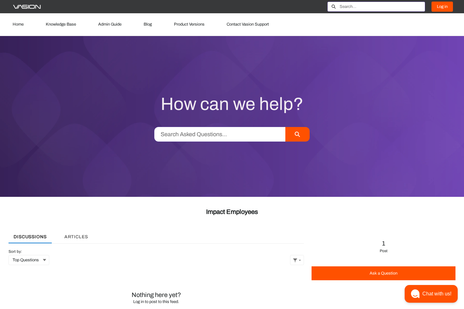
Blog (148, 24)
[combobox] (382, 6)
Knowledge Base (61, 24)
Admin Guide (110, 24)
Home (18, 24)
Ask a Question (383, 273)
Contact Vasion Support (248, 24)
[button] (431, 294)
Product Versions (189, 24)
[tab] (30, 234)
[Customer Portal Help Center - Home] (27, 6)
